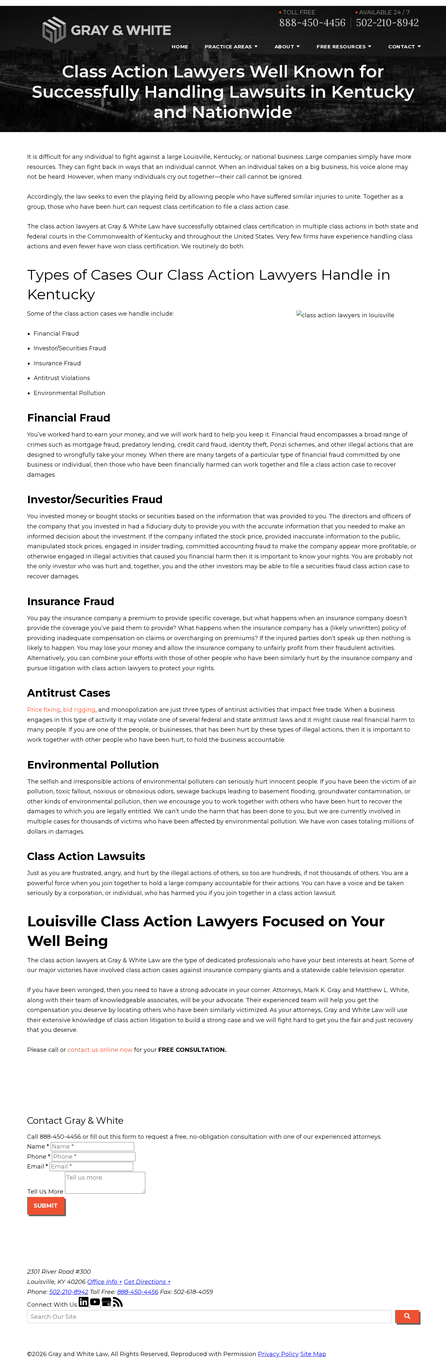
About (285, 46)
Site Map (313, 1354)
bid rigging (79, 709)
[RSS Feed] (118, 1304)
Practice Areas (228, 46)
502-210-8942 (387, 23)
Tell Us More (45, 1191)
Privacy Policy (278, 1354)
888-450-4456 (312, 23)
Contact (401, 46)
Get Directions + (147, 1281)
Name (38, 1146)
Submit (46, 1205)
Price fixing (43, 709)
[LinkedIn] (84, 1304)
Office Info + (104, 1281)
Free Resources (341, 46)
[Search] (407, 1316)
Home (180, 46)
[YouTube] (96, 1304)
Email (37, 1166)
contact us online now (100, 1049)
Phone (38, 1156)
